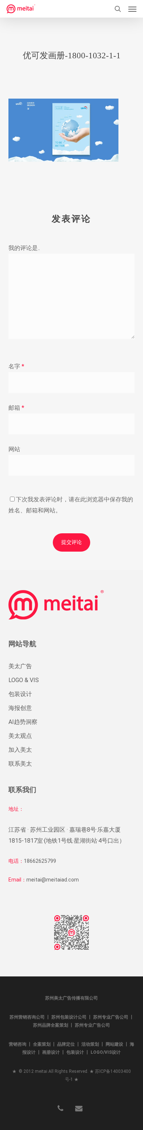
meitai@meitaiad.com (52, 880)
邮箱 (16, 407)
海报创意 (20, 707)
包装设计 (20, 694)
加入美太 (20, 749)
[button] (132, 8)
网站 (14, 449)
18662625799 (40, 861)
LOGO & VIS (23, 680)
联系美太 (20, 763)
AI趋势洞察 (22, 721)
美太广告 (20, 666)
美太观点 (20, 735)
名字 (16, 366)
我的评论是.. (24, 247)
